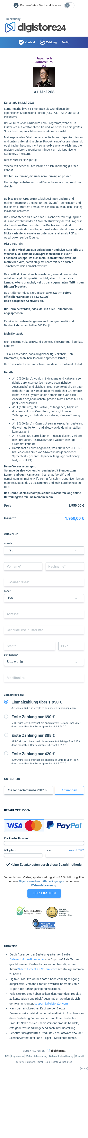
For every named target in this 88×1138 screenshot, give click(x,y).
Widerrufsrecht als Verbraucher (37, 969)
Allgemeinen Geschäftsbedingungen (41, 881)
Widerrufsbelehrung (43, 885)
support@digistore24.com (51, 1003)
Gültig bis (9, 850)
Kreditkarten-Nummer (16, 838)
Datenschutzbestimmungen (27, 959)
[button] (76, 550)
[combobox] (44, 614)
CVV (48, 850)
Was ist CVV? (76, 850)
